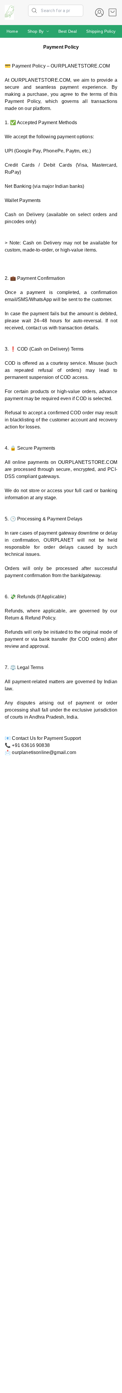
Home (12, 31)
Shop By (36, 31)
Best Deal (67, 31)
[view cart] (112, 12)
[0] (112, 12)
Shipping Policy (100, 31)
